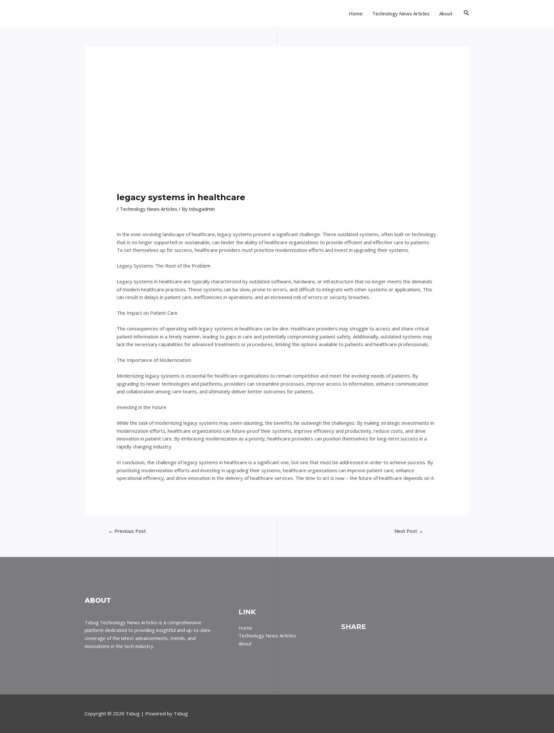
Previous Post (127, 531)
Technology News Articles (401, 13)
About (445, 13)
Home (356, 13)
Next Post (408, 531)
